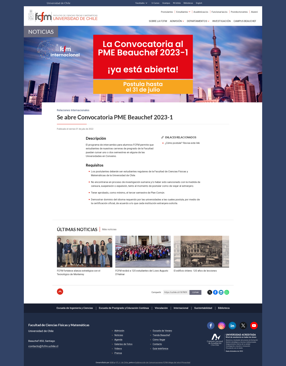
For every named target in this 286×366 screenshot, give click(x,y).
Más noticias (109, 229)
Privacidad (186, 363)
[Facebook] (210, 325)
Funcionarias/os (219, 11)
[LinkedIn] (232, 325)
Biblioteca (224, 307)
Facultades (140, 3)
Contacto (157, 344)
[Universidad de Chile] (58, 3)
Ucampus (166, 3)
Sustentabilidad (203, 307)
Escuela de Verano (162, 330)
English (199, 3)
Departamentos (197, 21)
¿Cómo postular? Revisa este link (182, 143)
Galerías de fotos (123, 344)
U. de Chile (123, 363)
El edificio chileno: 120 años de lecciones (195, 270)
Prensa (118, 353)
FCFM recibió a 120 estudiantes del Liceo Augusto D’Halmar (141, 272)
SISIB (112, 363)
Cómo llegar (159, 339)
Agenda (118, 339)
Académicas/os (200, 11)
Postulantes (167, 11)
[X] (243, 325)
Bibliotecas (188, 3)
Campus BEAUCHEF (245, 21)
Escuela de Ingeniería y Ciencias (75, 307)
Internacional (181, 307)
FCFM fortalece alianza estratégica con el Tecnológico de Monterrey (78, 272)
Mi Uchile (177, 3)
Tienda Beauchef (161, 335)
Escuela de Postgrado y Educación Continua (124, 307)
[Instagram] (221, 325)
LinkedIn (221, 292)
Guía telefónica (160, 348)
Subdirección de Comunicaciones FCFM (151, 363)
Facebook (215, 292)
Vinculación (161, 307)
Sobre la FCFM (158, 21)
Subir (60, 291)
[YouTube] (254, 325)
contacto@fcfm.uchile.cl (43, 346)
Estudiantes (182, 11)
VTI (117, 363)
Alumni (254, 11)
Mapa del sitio (174, 363)
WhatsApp (226, 292)
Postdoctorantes (239, 11)
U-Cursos (155, 3)
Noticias (41, 31)
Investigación (221, 21)
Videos (118, 348)
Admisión (176, 21)
